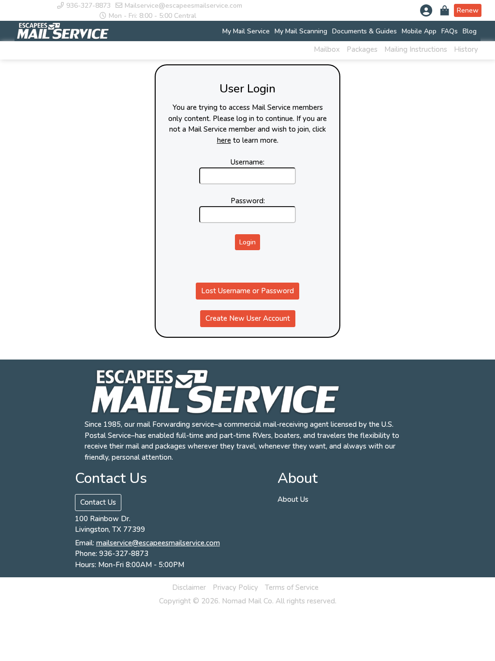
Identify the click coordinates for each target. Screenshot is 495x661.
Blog (470, 31)
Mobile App (419, 31)
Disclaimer (189, 587)
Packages (362, 49)
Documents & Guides (364, 31)
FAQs (449, 31)
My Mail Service (246, 31)
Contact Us (98, 502)
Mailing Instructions (415, 49)
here (224, 140)
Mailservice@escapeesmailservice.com (183, 5)
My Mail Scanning (301, 31)
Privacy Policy (235, 587)
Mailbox (327, 49)
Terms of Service (292, 587)
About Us (292, 499)
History (466, 49)
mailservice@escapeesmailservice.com (158, 543)
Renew (468, 10)
